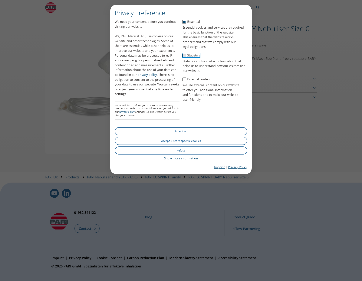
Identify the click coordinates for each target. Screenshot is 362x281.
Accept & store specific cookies (181, 141)
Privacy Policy (237, 167)
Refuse (181, 150)
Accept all (181, 131)
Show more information (181, 158)
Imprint (219, 167)
